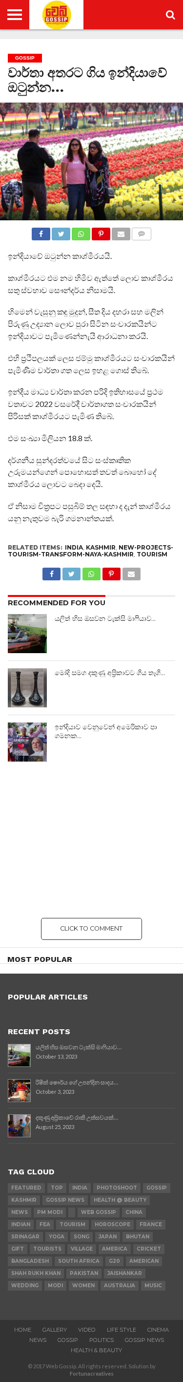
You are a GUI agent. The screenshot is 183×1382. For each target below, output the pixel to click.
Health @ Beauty (120, 1200)
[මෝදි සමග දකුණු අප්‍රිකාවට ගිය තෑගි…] (27, 687)
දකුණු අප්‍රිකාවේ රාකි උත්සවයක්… (77, 1117)
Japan (108, 1236)
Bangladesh (30, 1261)
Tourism (152, 554)
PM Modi (49, 1212)
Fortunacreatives (92, 1373)
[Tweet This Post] (61, 231)
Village (82, 1249)
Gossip (68, 1340)
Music (153, 1285)
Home (22, 1329)
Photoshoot (117, 1188)
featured (26, 1188)
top (57, 1188)
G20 (114, 1261)
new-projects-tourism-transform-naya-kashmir (90, 551)
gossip (156, 1188)
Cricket (149, 1249)
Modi (55, 1285)
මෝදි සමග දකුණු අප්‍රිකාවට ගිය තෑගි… (110, 672)
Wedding (25, 1285)
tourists (47, 1249)
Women (83, 1285)
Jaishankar (124, 1273)
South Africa (79, 1261)
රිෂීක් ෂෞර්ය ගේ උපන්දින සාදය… (77, 1082)
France (151, 1224)
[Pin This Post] (101, 231)
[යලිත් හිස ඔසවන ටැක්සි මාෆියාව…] (27, 633)
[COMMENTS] (141, 231)
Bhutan (137, 1236)
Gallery (54, 1329)
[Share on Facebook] (41, 231)
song (81, 1236)
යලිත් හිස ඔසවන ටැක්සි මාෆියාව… (105, 618)
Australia (119, 1285)
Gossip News (65, 1200)
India (74, 547)
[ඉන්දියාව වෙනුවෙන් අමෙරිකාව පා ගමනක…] (27, 742)
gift (17, 1249)
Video (87, 1329)
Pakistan (84, 1273)
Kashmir (101, 547)
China (133, 1212)
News (19, 1212)
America (114, 1249)
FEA (45, 1224)
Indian (20, 1224)
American (144, 1261)
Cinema (158, 1329)
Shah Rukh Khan (36, 1273)
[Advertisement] (91, 839)
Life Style (121, 1329)
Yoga (56, 1236)
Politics (101, 1340)
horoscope (112, 1224)
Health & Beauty (96, 1350)
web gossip (98, 1212)
